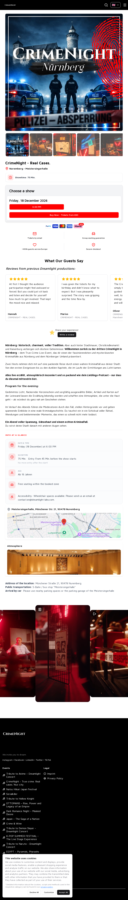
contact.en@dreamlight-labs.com (36, 499)
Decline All (34, 892)
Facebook (19, 760)
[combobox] (116, 5)
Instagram (7, 760)
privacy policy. (47, 887)
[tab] (17, 144)
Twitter (39, 760)
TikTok (48, 760)
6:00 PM (36, 206)
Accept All (63, 892)
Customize (49, 892)
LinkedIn (30, 760)
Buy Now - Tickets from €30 (64, 215)
